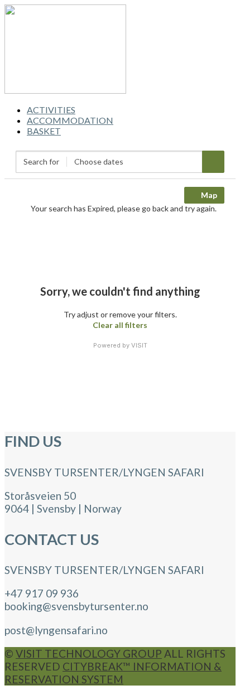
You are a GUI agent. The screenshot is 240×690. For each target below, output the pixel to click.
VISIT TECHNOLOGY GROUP (89, 653)
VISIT (139, 345)
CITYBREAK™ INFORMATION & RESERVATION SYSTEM (113, 673)
